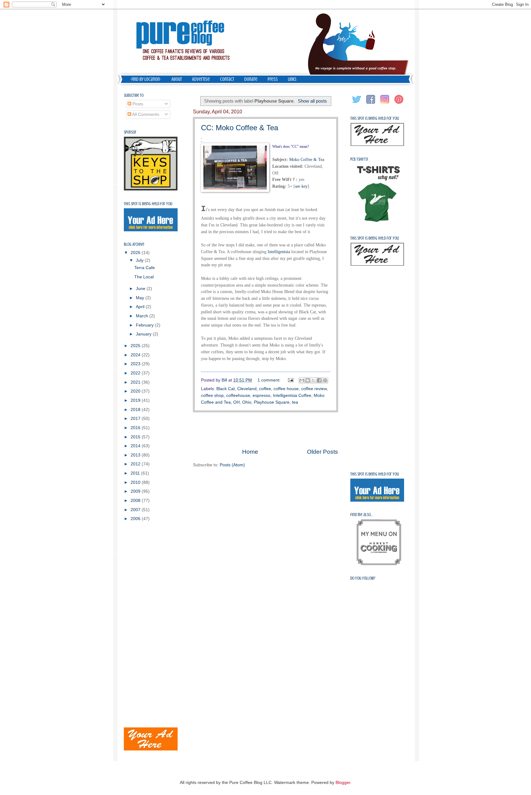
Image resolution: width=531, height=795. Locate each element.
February (145, 325)
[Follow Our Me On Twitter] (356, 104)
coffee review (314, 388)
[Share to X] (313, 380)
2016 (136, 427)
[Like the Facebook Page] (370, 104)
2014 (136, 446)
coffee (265, 388)
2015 (136, 437)
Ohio (246, 402)
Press (273, 79)
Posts (137, 104)
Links (292, 79)
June (141, 288)
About (176, 79)
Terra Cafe (144, 267)
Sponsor (130, 132)
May (140, 298)
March (142, 316)
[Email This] (302, 380)
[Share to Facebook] (319, 380)
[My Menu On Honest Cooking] (379, 564)
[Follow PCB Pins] (399, 104)
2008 (136, 500)
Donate (251, 79)
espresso (261, 395)
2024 (136, 355)
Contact (227, 79)
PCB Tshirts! (359, 159)
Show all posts (312, 101)
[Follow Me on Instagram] (385, 104)
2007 (136, 509)
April (141, 306)
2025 (136, 345)
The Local (144, 277)
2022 (136, 373)
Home (250, 451)
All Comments (145, 114)
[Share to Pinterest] (325, 380)
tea (295, 402)
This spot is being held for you (148, 204)
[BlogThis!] (308, 380)
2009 (136, 491)
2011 (136, 473)
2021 (136, 382)
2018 (136, 409)
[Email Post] (290, 380)
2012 (136, 464)
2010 (136, 482)
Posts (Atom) (232, 465)
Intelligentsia (279, 251)
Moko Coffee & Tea (306, 159)
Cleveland (247, 388)
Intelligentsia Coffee (292, 395)
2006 (136, 518)
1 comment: (270, 380)
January (144, 334)
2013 (136, 455)
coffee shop (212, 395)
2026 (136, 252)
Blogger (343, 782)
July (140, 260)
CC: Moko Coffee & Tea (239, 127)
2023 (136, 364)
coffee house (286, 388)
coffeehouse (238, 395)
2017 (136, 418)
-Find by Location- (145, 79)
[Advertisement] (265, 430)
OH (236, 402)
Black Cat (225, 388)
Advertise (201, 79)
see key (301, 186)
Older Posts (322, 451)
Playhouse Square (271, 402)
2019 (136, 400)
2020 (136, 391)
